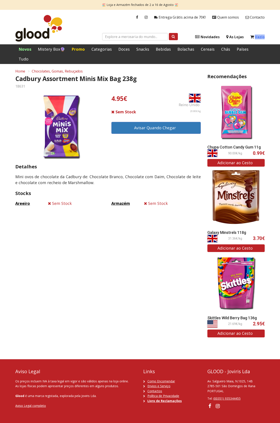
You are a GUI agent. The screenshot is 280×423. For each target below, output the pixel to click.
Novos (25, 49)
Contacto (257, 17)
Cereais (208, 49)
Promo (78, 49)
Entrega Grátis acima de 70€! (182, 17)
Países (242, 49)
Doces (124, 49)
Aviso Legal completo (30, 406)
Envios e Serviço (158, 386)
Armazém (120, 203)
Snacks (142, 49)
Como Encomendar (161, 381)
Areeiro (22, 203)
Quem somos (227, 17)
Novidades (210, 37)
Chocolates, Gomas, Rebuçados (57, 71)
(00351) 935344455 (227, 398)
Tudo (23, 59)
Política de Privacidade (163, 396)
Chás (225, 49)
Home (20, 71)
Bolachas (185, 49)
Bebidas (163, 49)
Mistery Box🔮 (51, 49)
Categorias (101, 49)
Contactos (154, 391)
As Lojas (236, 37)
